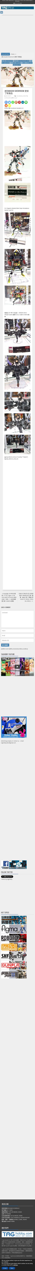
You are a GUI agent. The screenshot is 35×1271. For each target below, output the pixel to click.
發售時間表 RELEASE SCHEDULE (10, 1208)
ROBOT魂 (25, 96)
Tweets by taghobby (6, 879)
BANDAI (21, 96)
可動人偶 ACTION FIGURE (7, 61)
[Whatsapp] (12, 102)
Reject (12, 1268)
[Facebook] (6, 102)
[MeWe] (22, 102)
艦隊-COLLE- (14, 98)
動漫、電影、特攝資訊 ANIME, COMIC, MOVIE (14, 1219)
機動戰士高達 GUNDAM (16, 62)
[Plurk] (16, 102)
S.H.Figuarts (8, 98)
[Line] (26, 102)
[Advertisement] (17, 33)
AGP (17, 96)
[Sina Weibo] (9, 105)
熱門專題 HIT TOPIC (7, 1210)
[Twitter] (9, 102)
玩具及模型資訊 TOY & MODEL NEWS (12, 1216)
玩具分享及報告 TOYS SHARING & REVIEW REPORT (16, 1217)
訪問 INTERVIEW (6, 1214)
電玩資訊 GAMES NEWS (8, 1221)
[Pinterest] (19, 102)
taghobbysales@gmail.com (8, 743)
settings (15, 1265)
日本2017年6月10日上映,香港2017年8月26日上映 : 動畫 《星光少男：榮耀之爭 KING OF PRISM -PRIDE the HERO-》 (26, 597)
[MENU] (1, 12)
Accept (5, 1268)
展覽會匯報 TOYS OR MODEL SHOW (21, 61)
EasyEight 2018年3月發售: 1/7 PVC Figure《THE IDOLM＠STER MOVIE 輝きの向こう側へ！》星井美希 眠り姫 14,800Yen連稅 (9, 597)
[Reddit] (6, 105)
